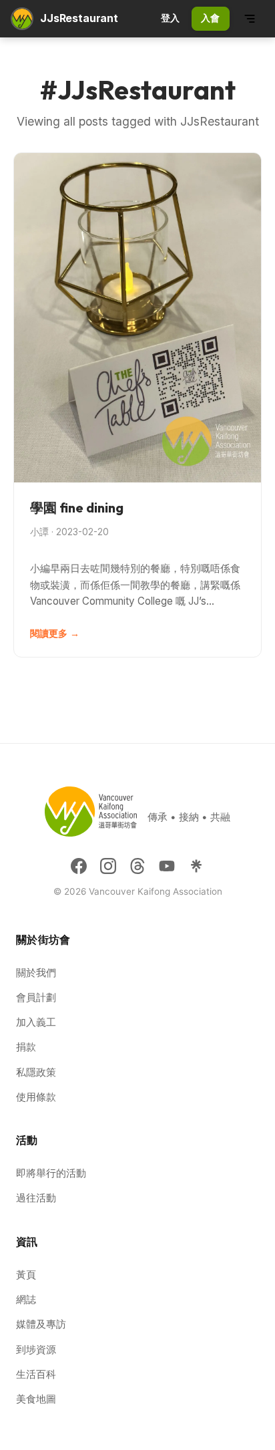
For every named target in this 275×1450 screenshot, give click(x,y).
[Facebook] (79, 866)
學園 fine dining (76, 507)
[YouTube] (167, 866)
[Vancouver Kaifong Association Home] (22, 18)
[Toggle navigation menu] (249, 18)
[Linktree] (196, 866)
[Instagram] (108, 866)
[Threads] (137, 866)
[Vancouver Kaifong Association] (91, 816)
